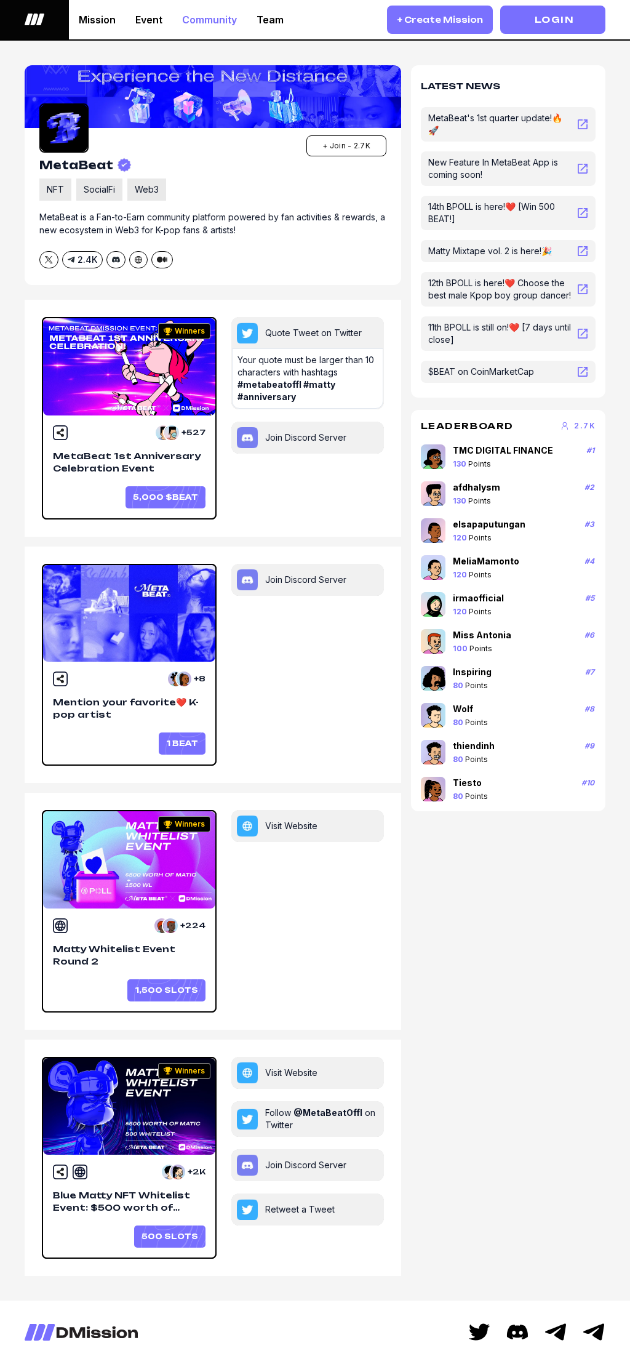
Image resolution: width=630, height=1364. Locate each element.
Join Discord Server (305, 437)
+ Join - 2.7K (346, 145)
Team (270, 20)
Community (209, 20)
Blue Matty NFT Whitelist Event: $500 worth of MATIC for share (121, 1203)
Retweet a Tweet (300, 1209)
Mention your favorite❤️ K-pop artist (126, 708)
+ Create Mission (440, 20)
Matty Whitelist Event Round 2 (114, 955)
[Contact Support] (593, 1332)
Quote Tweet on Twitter (313, 332)
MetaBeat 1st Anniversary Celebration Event (127, 462)
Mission (97, 20)
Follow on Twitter (320, 1118)
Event (148, 20)
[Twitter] (479, 1332)
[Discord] (517, 1332)
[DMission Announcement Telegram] (555, 1332)
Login (554, 19)
